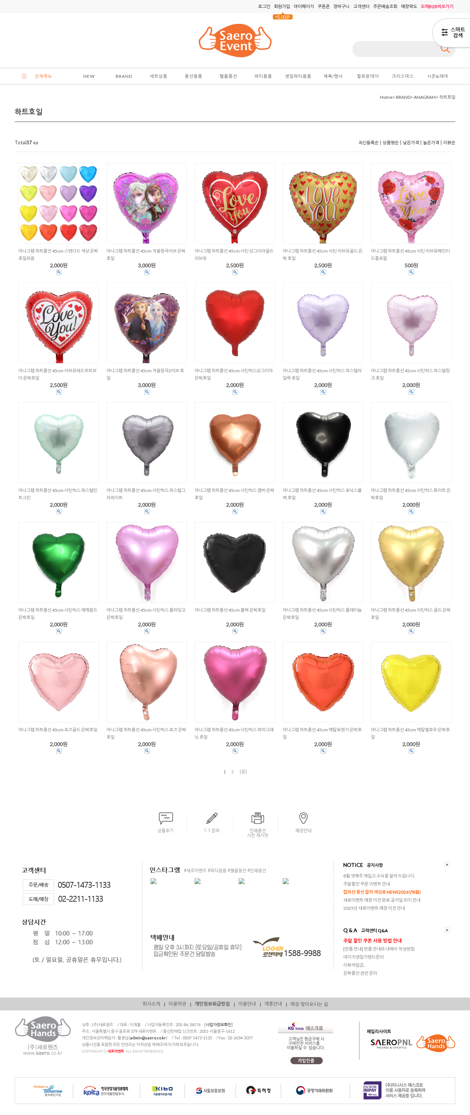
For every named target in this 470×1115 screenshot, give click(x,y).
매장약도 (409, 6)
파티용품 (263, 76)
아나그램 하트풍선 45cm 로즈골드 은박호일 (57, 729)
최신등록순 (368, 142)
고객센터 (361, 6)
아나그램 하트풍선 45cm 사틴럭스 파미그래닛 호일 (234, 733)
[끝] (243, 771)
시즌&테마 (437, 76)
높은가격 (431, 142)
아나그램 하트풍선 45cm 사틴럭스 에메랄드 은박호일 (57, 613)
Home (386, 97)
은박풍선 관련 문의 (360, 973)
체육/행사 (333, 76)
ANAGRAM (425, 97)
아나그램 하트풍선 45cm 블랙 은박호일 (230, 610)
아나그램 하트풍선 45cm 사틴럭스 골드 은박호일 (411, 613)
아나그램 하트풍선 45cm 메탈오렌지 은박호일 (322, 733)
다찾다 (451, 34)
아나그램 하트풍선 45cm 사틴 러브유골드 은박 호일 (322, 254)
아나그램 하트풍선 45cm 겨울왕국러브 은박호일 (145, 254)
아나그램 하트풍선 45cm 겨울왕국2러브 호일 (145, 374)
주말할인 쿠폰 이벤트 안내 (366, 884)
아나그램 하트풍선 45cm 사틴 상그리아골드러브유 (234, 254)
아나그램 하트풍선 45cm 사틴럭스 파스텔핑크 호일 (410, 374)
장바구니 (341, 6)
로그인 (264, 6)
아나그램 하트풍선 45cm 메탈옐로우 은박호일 (410, 733)
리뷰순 (449, 142)
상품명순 (391, 142)
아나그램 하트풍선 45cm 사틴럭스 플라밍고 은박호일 (145, 613)
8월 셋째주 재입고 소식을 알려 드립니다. (379, 876)
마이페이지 (304, 6)
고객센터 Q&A (374, 930)
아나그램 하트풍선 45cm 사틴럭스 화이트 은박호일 (411, 494)
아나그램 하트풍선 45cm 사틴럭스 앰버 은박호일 (234, 494)
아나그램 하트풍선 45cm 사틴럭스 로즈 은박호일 (146, 733)
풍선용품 (193, 76)
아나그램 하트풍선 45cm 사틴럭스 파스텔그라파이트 (145, 494)
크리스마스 (403, 76)
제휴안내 (273, 1004)
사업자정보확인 (218, 1024)
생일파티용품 (298, 76)
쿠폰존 (324, 6)
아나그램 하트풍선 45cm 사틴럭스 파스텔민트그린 (57, 494)
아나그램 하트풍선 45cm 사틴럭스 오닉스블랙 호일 (322, 494)
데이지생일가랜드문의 (363, 957)
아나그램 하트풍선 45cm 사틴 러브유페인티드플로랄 (410, 254)
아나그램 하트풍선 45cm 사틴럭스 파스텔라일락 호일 (322, 374)
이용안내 (247, 1004)
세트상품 (158, 76)
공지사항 (375, 865)
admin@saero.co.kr (148, 1037)
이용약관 (177, 1004)
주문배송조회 (385, 6)
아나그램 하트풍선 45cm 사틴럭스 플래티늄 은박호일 (322, 613)
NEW (89, 76)
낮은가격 (411, 142)
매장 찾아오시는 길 (309, 1004)
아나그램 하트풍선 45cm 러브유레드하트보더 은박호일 (57, 374)
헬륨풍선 (228, 76)
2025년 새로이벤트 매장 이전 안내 (374, 908)
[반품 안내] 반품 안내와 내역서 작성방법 (379, 949)
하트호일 (447, 97)
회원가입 (282, 6)
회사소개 (151, 1004)
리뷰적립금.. (354, 965)
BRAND (124, 76)
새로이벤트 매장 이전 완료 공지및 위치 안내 (381, 900)
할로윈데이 (368, 76)
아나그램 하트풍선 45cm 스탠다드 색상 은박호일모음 (58, 254)
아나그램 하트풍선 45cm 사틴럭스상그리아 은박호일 (234, 374)
